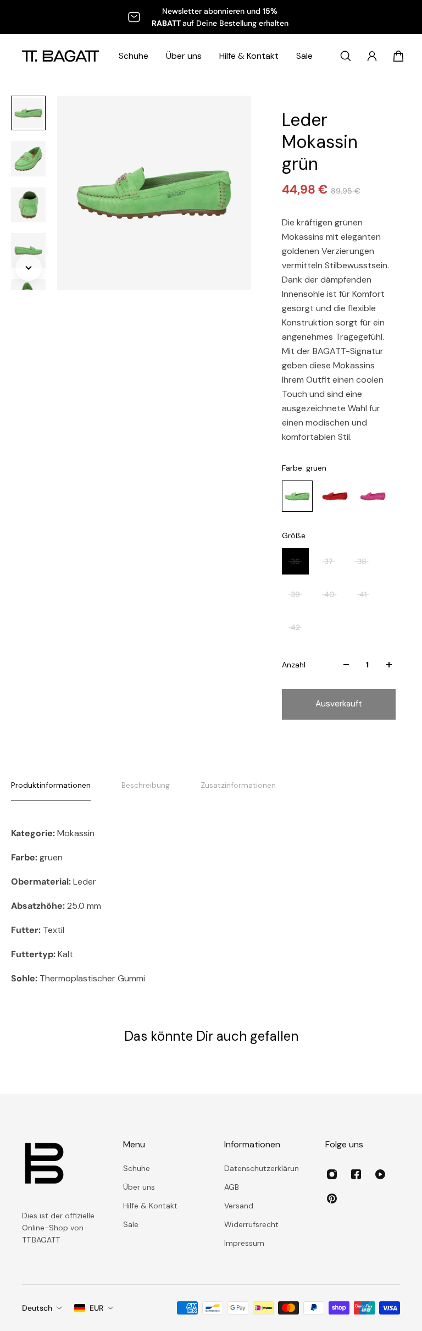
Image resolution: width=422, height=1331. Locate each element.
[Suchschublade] (345, 56)
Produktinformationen (51, 785)
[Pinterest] (332, 1198)
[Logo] (60, 56)
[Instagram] (332, 1174)
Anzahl (294, 665)
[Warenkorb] (398, 56)
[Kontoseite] (372, 56)
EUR (96, 1308)
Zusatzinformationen (238, 785)
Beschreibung (145, 785)
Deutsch (37, 1308)
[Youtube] (380, 1174)
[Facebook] (356, 1174)
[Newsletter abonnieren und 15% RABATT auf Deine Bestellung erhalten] (211, 17)
